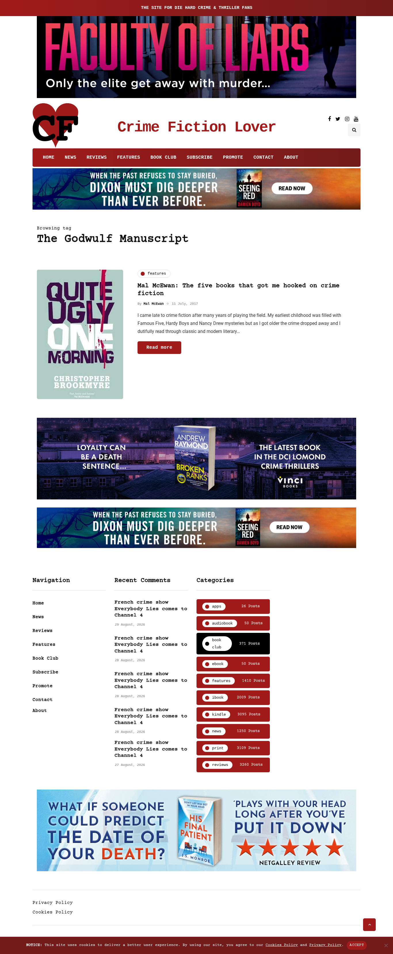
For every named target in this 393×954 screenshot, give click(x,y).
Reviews (97, 157)
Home (48, 157)
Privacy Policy (53, 902)
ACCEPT (357, 945)
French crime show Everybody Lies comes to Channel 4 (151, 608)
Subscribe (200, 157)
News (70, 157)
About (291, 157)
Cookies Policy (53, 912)
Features (128, 157)
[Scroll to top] (369, 924)
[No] (386, 945)
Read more (159, 347)
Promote (233, 157)
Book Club (163, 157)
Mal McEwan (154, 304)
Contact (263, 157)
